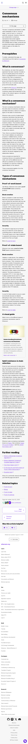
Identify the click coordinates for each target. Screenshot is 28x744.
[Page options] (10, 20)
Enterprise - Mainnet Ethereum (9, 648)
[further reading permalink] (1, 452)
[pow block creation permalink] (1, 195)
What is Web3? (4, 562)
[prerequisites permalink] (1, 53)
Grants (2, 639)
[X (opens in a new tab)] (16, 719)
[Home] (2, 2)
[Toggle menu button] (25, 2)
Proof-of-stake (8, 492)
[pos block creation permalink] (1, 255)
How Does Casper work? (11, 465)
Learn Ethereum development (8, 637)
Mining (6, 489)
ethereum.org (5, 544)
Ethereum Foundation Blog (8, 678)
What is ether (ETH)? (6, 557)
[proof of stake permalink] (1, 245)
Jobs (14, 730)
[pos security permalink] (1, 291)
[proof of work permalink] (1, 183)
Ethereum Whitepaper (6, 692)
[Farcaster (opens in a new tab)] (12, 719)
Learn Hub (3, 551)
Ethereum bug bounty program (8, 673)
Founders (3, 651)
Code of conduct (14, 727)
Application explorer (6, 598)
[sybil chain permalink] (1, 362)
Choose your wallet (5, 593)
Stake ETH (3, 615)
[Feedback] (25, 741)
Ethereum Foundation (6, 675)
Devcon (3, 684)
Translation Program (6, 670)
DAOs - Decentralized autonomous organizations (12, 609)
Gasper (10, 443)
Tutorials (3, 629)
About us (14, 722)
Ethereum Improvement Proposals (9, 706)
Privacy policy (14, 732)
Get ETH (3, 595)
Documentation (4, 631)
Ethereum (14, 87)
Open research (4, 703)
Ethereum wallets (5, 560)
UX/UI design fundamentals (7, 645)
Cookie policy (14, 737)
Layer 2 (3, 617)
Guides (2, 590)
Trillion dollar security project (8, 714)
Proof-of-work (8, 486)
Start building (4, 634)
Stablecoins (4, 601)
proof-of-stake (11, 310)
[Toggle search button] (22, 2)
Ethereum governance (6, 708)
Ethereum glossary (5, 582)
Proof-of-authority (9, 494)
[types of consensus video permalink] (1, 314)
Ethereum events (5, 664)
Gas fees (3, 568)
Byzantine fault (8, 472)
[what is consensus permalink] (1, 66)
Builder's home (4, 626)
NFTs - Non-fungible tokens (7, 604)
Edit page (14, 20)
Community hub (4, 659)
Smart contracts (4, 565)
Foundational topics (5, 642)
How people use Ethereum (7, 579)
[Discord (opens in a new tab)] (19, 719)
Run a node (4, 571)
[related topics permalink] (1, 483)
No (14, 527)
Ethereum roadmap (5, 695)
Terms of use (14, 735)
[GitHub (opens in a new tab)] (8, 719)
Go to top (15, 539)
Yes (7, 527)
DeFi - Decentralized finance (8, 606)
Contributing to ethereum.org (8, 667)
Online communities (5, 662)
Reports (3, 711)
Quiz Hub (3, 576)
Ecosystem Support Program (8, 681)
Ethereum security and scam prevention (10, 573)
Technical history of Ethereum (8, 700)
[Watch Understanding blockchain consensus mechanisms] (14, 331)
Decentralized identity (6, 612)
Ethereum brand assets (14, 725)
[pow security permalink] (1, 226)
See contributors (16, 502)
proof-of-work (11, 241)
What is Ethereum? (5, 554)
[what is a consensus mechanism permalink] (1, 102)
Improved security (5, 697)
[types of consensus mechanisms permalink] (1, 177)
